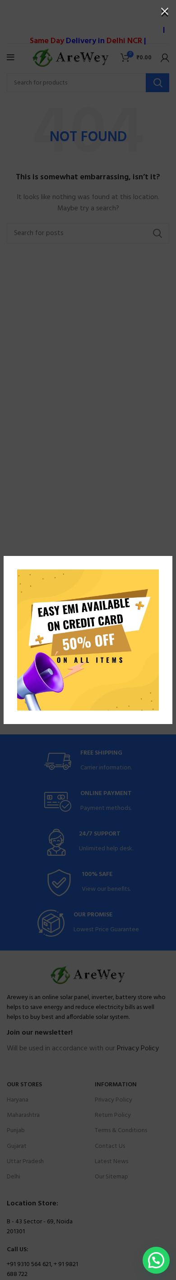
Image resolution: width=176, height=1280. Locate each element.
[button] (156, 1260)
